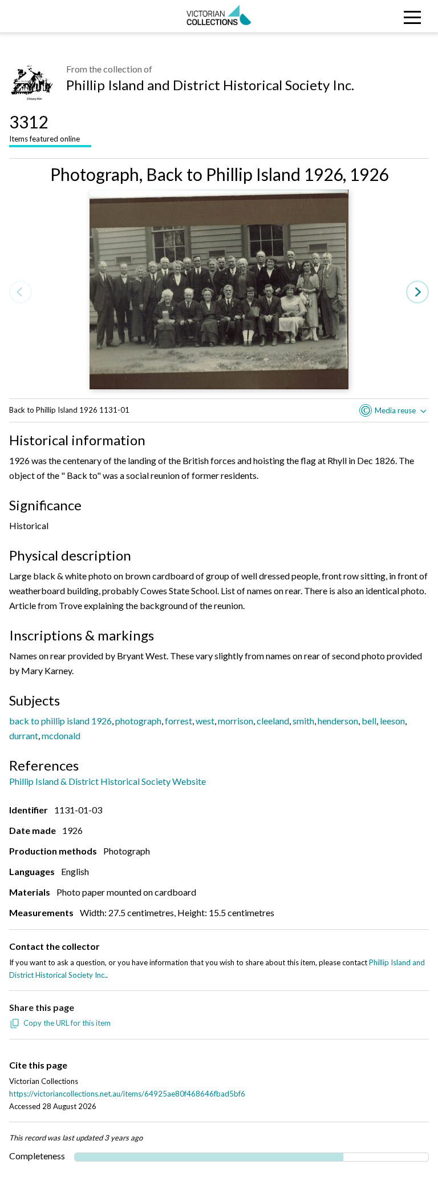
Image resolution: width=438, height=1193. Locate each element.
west (205, 720)
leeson (392, 720)
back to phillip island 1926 (60, 720)
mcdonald (61, 735)
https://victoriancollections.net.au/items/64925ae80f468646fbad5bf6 (127, 1093)
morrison (235, 720)
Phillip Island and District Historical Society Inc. (210, 84)
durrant (23, 735)
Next (417, 292)
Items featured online (44, 127)
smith (303, 720)
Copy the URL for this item (67, 1022)
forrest (178, 720)
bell (369, 720)
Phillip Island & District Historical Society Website (107, 781)
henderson (338, 720)
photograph (138, 720)
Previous (20, 292)
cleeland (273, 720)
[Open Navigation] (383, 16)
